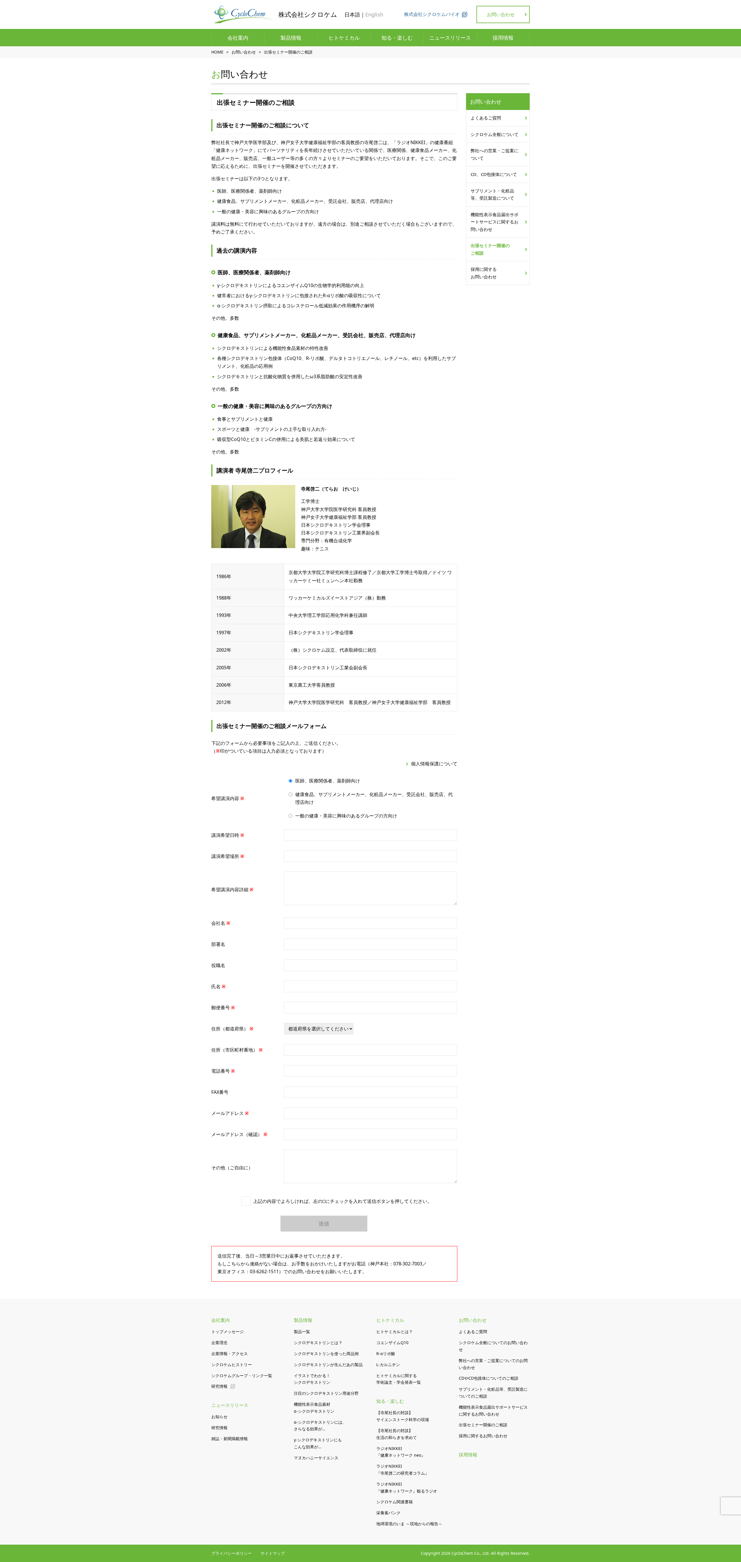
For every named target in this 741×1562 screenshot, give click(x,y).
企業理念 (219, 1342)
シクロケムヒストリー (231, 1364)
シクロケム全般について (494, 134)
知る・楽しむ (397, 37)
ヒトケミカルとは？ (394, 1331)
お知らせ (219, 1416)
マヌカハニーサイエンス (316, 1457)
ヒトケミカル (344, 37)
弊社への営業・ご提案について (494, 154)
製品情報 (290, 37)
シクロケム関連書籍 (394, 1501)
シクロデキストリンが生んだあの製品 (328, 1364)
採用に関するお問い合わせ (484, 273)
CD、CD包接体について (494, 174)
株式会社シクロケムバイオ (432, 14)
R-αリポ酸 (385, 1353)
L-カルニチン (388, 1364)
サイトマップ (273, 1553)
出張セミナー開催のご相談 (490, 249)
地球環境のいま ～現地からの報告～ (409, 1523)
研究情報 (219, 1386)
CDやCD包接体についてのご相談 (488, 1378)
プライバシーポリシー (231, 1553)
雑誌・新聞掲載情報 (229, 1438)
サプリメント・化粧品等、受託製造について (492, 194)
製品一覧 (302, 1331)
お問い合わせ (501, 14)
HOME (217, 52)
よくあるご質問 (486, 118)
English (374, 14)
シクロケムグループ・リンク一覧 (241, 1375)
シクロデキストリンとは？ (318, 1342)
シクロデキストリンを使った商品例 (326, 1353)
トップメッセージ (227, 1331)
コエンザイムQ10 (392, 1342)
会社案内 (238, 37)
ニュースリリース (450, 37)
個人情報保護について (434, 763)
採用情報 (503, 37)
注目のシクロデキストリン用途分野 (326, 1393)
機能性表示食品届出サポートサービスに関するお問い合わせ (494, 222)
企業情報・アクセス (229, 1353)
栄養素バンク (388, 1512)
